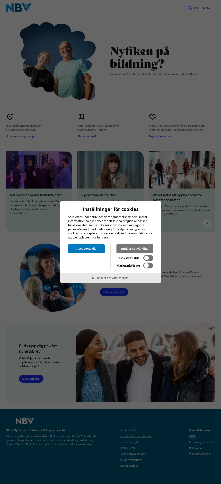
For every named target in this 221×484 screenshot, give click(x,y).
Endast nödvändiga (134, 248)
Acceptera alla (86, 248)
